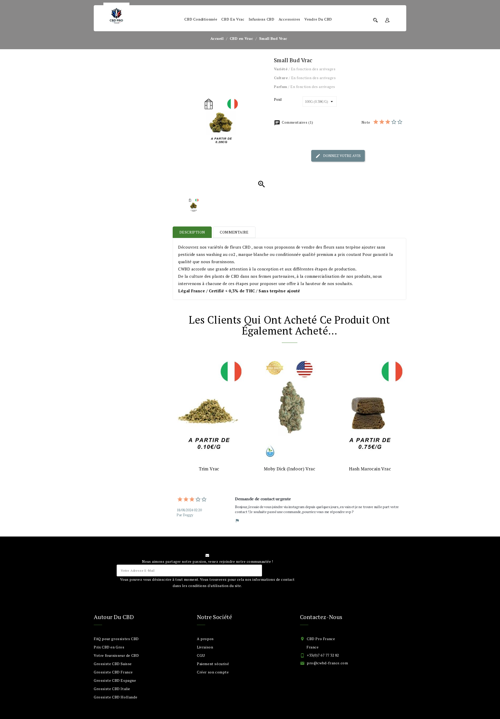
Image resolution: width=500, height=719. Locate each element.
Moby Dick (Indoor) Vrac (289, 469)
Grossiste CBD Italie (112, 688)
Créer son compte (213, 672)
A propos (205, 638)
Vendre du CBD (318, 19)
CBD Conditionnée (200, 19)
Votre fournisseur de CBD (116, 655)
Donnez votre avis (341, 155)
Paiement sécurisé (213, 663)
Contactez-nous (321, 617)
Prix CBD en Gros (109, 647)
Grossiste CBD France (113, 672)
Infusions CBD (261, 19)
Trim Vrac (209, 469)
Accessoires (290, 19)
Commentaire (234, 232)
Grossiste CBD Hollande (115, 697)
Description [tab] (192, 232)
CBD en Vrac (233, 19)
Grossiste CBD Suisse (113, 663)
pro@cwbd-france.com (327, 662)
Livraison (205, 647)
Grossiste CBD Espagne (115, 680)
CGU (201, 655)
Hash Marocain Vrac (370, 469)
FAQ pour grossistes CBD (116, 638)
